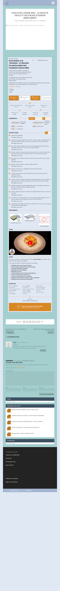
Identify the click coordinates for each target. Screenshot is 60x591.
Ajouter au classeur (36, 98)
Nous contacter (9, 465)
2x (46, 118)
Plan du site (9, 458)
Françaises (21, 20)
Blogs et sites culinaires (11, 482)
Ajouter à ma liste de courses (46, 98)
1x (43, 118)
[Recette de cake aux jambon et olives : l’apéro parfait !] (9, 410)
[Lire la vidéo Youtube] (30, 243)
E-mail (25, 387)
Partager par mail (25, 98)
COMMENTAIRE (9, 371)
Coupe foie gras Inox (30, 220)
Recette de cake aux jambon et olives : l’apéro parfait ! (25, 409)
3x (49, 118)
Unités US (38, 118)
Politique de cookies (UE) (12, 478)
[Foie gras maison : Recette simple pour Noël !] (9, 434)
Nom (7, 387)
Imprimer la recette (14, 98)
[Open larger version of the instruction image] (16, 137)
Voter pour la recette (11, 367)
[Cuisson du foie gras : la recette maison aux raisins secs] (9, 428)
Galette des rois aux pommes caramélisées (22, 279)
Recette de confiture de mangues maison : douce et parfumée (27, 421)
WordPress (28, 490)
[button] (9, 86)
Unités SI (31, 118)
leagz (14, 342)
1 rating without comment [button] (27, 360)
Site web (41, 387)
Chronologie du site (11, 461)
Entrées (17, 20)
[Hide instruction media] (49, 133)
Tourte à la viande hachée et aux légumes (21, 276)
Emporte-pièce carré (16, 222)
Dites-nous (24, 307)
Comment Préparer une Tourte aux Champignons (23, 273)
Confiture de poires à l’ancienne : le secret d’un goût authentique (28, 415)
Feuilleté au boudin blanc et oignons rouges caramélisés (25, 277)
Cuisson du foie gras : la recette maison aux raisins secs (25, 427)
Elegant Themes (15, 490)
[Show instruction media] (46, 133)
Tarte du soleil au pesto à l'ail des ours (20, 274)
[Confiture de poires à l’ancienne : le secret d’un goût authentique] (9, 416)
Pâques (26, 20)
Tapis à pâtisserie (44, 226)
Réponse (43, 350)
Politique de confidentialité (12, 455)
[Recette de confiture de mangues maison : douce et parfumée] (9, 422)
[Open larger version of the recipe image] (42, 68)
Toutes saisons (32, 20)
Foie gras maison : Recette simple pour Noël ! (23, 433)
